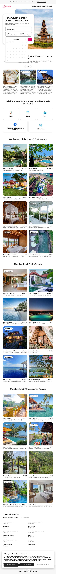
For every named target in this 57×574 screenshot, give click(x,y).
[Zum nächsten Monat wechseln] (25, 39)
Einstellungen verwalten (43, 564)
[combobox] (19, 30)
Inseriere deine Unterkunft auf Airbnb (42, 6)
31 (7, 60)
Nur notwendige (27, 564)
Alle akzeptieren (11, 564)
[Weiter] (31, 66)
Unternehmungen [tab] (25, 517)
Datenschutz (22, 571)
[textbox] (12, 35)
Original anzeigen (41, 2)
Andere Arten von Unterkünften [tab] (10, 517)
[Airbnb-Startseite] (7, 6)
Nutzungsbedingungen (31, 571)
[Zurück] (25, 66)
